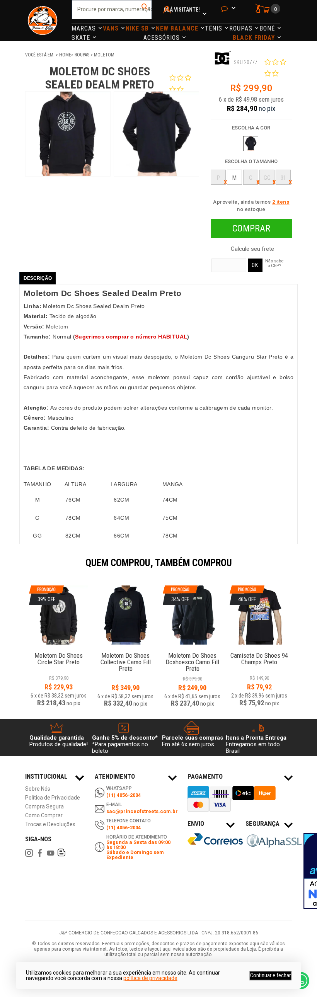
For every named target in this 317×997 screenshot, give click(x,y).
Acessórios (162, 37)
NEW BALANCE (178, 28)
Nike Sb (138, 28)
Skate (82, 37)
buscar (145, 9)
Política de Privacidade (52, 798)
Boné (268, 28)
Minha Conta (168, 20)
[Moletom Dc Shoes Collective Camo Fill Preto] (125, 615)
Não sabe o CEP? (274, 263)
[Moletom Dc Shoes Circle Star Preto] (58, 651)
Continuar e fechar (270, 975)
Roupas (241, 28)
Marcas (85, 28)
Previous (21, 568)
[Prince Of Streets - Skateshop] (42, 20)
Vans (112, 28)
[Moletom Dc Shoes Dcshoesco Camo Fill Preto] (192, 651)
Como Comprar (44, 815)
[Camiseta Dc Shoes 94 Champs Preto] (259, 651)
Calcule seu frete (252, 249)
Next (296, 568)
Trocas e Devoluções (50, 824)
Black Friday (255, 37)
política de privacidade (150, 978)
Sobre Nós (37, 789)
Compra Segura (44, 807)
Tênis (214, 28)
